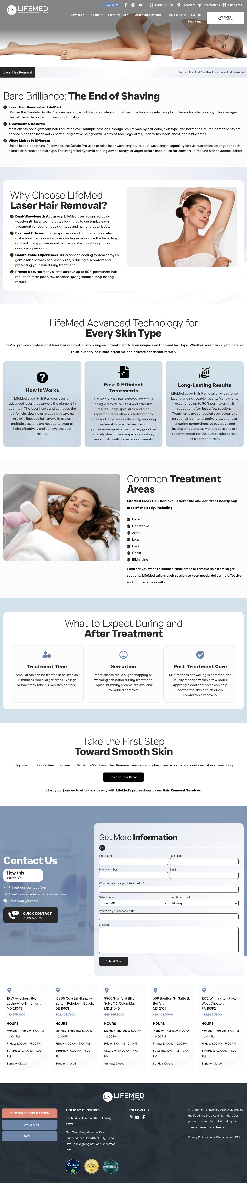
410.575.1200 (16, 1014)
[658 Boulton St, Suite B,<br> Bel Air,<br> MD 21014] (155, 990)
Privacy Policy (197, 1137)
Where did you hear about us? (117, 911)
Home (182, 72)
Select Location (108, 897)
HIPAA (236, 1137)
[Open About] (101, 15)
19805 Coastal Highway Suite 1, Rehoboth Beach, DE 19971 (74, 1003)
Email (173, 869)
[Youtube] (140, 5)
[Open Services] (84, 15)
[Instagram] (133, 5)
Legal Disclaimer (219, 1137)
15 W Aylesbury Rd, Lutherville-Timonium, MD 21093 (24, 1003)
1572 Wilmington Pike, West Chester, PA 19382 (219, 1003)
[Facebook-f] (126, 5)
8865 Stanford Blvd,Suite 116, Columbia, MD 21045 (119, 1003)
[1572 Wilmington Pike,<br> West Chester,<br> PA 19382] (204, 990)
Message (104, 925)
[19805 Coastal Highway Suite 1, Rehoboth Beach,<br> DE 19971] (57, 990)
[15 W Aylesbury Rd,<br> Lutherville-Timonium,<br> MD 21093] (9, 990)
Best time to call (180, 897)
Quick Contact (37, 913)
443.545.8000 (114, 1014)
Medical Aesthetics (202, 72)
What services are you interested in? (121, 883)
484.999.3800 (212, 1014)
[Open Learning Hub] (128, 15)
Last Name (176, 856)
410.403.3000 (163, 1014)
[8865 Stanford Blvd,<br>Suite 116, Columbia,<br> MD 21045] (106, 990)
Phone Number (108, 869)
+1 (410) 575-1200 (33, 918)
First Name (106, 856)
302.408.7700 (65, 1014)
